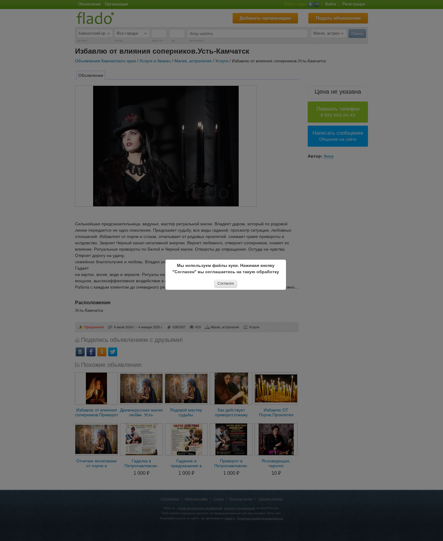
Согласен (226, 283)
